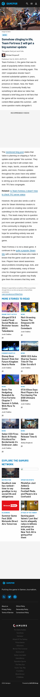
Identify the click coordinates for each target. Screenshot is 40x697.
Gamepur (20, 636)
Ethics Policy (20, 606)
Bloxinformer (20, 674)
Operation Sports (20, 661)
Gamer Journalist (20, 655)
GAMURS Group (33, 683)
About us (5, 606)
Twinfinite (20, 633)
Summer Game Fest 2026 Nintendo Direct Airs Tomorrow (10, 519)
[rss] (4, 596)
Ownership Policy (22, 609)
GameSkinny (20, 658)
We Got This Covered (20, 649)
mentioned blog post (15, 152)
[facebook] (15, 596)
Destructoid (20, 652)
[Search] (27, 3)
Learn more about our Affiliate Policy (12, 294)
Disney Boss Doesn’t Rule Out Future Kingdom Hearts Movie (10, 360)
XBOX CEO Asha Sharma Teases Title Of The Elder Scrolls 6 (29, 360)
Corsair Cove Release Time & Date (29, 436)
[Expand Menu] (31, 3)
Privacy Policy (6, 609)
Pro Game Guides (20, 630)
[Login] (36, 3)
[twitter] (9, 596)
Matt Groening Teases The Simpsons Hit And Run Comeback (28, 323)
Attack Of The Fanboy (20, 639)
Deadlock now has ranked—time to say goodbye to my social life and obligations (9, 490)
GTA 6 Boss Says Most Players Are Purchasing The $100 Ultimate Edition (29, 395)
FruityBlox (20, 671)
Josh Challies (6, 334)
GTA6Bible (20, 677)
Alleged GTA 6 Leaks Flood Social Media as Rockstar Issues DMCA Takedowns (10, 324)
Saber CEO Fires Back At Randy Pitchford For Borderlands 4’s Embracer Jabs (10, 439)
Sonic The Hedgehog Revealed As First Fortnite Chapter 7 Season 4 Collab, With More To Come (10, 399)
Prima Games (20, 642)
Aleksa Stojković (27, 443)
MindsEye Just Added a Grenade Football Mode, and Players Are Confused (29, 490)
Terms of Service (7, 612)
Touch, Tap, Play (20, 668)
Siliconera (20, 646)
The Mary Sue (20, 665)
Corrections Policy (22, 612)
